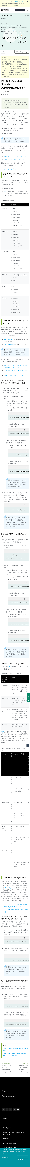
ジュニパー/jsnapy (9, 344)
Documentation (7, 15)
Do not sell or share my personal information (13, 1133)
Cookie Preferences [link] (9, 1148)
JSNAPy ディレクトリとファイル (13, 375)
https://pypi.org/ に (10, 888)
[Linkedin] (14, 1109)
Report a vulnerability (9, 1143)
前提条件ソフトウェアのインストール (15, 156)
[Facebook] (3, 1109)
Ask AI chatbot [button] (19, 1)
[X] (7, 1109)
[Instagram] (10, 1109)
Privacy (4, 1119)
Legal (4, 1123)
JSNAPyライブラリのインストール (14, 159)
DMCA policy (6, 1128)
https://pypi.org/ (8, 339)
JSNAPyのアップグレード (11, 169)
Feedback (5, 1139)
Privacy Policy (5, 1157)
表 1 (5, 191)
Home (3, 24)
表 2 (10, 666)
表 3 (2, 732)
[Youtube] (18, 1109)
